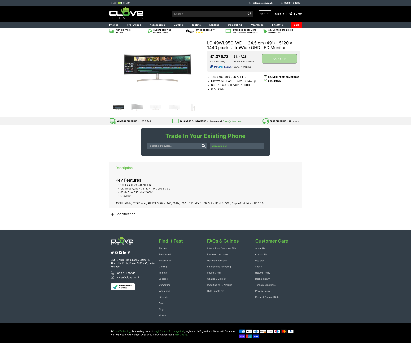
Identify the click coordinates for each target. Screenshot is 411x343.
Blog (161, 309)
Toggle (120, 3)
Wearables (257, 24)
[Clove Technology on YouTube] (116, 253)
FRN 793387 (181, 334)
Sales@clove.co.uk (233, 121)
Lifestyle (277, 24)
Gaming (178, 24)
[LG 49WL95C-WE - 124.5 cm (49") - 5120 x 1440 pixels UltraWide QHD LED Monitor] (157, 68)
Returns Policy (262, 272)
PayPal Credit (214, 272)
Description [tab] (124, 168)
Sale (296, 24)
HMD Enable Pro (215, 291)
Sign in (258, 266)
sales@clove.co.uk (263, 3)
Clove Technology (122, 331)
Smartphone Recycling (219, 266)
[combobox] (209, 14)
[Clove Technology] (124, 242)
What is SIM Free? (216, 278)
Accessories (157, 24)
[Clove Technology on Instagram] (120, 253)
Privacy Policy (262, 291)
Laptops (214, 24)
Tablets (196, 24)
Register (259, 260)
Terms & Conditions (265, 284)
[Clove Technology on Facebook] (128, 253)
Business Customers (217, 254)
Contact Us (261, 254)
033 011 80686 (292, 3)
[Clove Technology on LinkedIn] (124, 253)
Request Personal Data (267, 297)
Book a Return (262, 278)
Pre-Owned (134, 24)
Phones (113, 24)
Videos (162, 315)
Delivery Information (217, 260)
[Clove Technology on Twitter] (112, 253)
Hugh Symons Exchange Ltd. (169, 331)
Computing (235, 24)
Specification (125, 214)
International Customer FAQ (221, 248)
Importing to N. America (219, 284)
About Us (260, 248)
